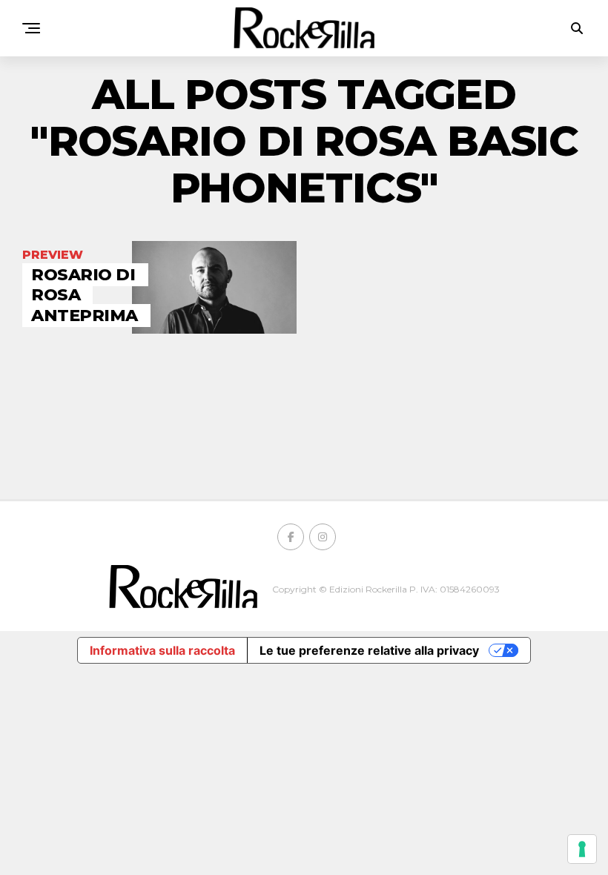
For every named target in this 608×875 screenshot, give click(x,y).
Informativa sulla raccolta (162, 650)
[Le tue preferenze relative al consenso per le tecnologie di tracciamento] (582, 849)
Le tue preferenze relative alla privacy (369, 650)
